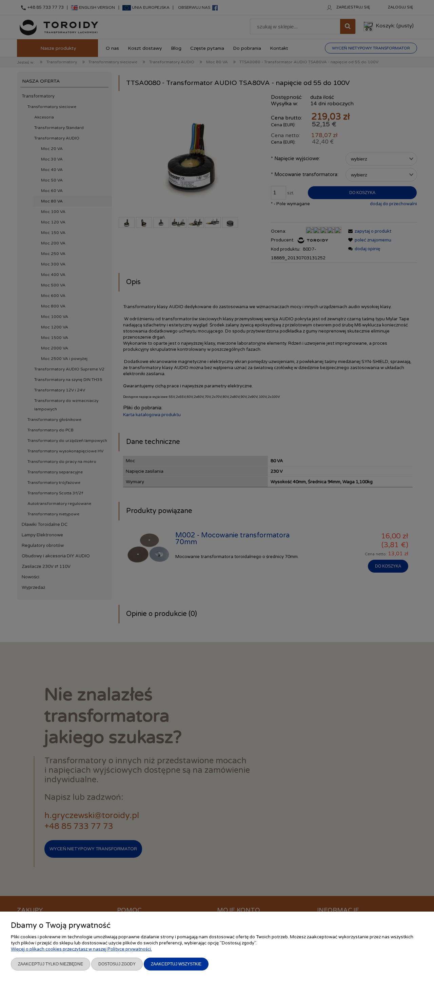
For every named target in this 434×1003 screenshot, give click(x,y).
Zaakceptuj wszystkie (176, 964)
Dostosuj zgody (117, 964)
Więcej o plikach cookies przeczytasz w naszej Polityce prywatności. (81, 949)
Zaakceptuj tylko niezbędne (50, 964)
